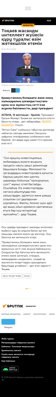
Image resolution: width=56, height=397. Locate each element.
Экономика (39, 314)
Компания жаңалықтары (23, 346)
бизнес (27, 276)
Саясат (26, 314)
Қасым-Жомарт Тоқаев (12, 276)
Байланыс (6, 346)
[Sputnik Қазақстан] (8, 21)
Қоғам (52, 314)
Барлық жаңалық (10, 314)
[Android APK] (10, 369)
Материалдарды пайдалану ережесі (18, 342)
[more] (51, 219)
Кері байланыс (8, 361)
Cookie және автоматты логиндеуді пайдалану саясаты (17, 355)
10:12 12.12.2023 (8, 49)
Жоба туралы (7, 338)
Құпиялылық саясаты (11, 350)
